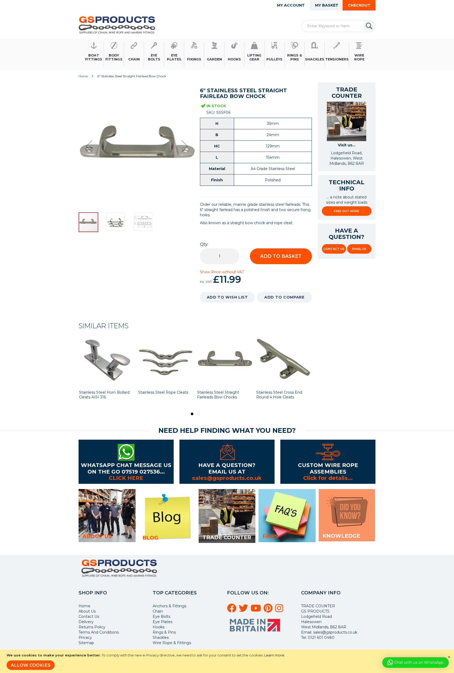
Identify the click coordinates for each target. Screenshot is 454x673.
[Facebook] (232, 610)
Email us (359, 249)
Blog (150, 538)
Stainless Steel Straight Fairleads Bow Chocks (218, 394)
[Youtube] (256, 610)
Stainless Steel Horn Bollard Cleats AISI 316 (104, 394)
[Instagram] (280, 610)
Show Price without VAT (222, 272)
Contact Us (333, 249)
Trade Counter (227, 537)
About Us (87, 611)
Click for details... (328, 478)
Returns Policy (92, 627)
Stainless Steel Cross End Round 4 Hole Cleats (279, 394)
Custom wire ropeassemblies (328, 468)
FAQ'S (270, 536)
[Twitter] (244, 610)
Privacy (85, 637)
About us (97, 536)
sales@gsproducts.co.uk (227, 478)
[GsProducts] (117, 25)
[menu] (227, 54)
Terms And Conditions (99, 632)
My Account (291, 5)
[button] (89, 146)
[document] (228, 661)
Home (83, 76)
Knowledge (341, 536)
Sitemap (86, 642)
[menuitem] (94, 54)
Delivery (86, 621)
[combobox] (338, 26)
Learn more (274, 655)
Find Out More (346, 211)
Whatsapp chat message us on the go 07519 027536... (126, 468)
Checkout (359, 5)
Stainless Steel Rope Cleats (163, 392)
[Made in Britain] (255, 633)
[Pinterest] (269, 610)
